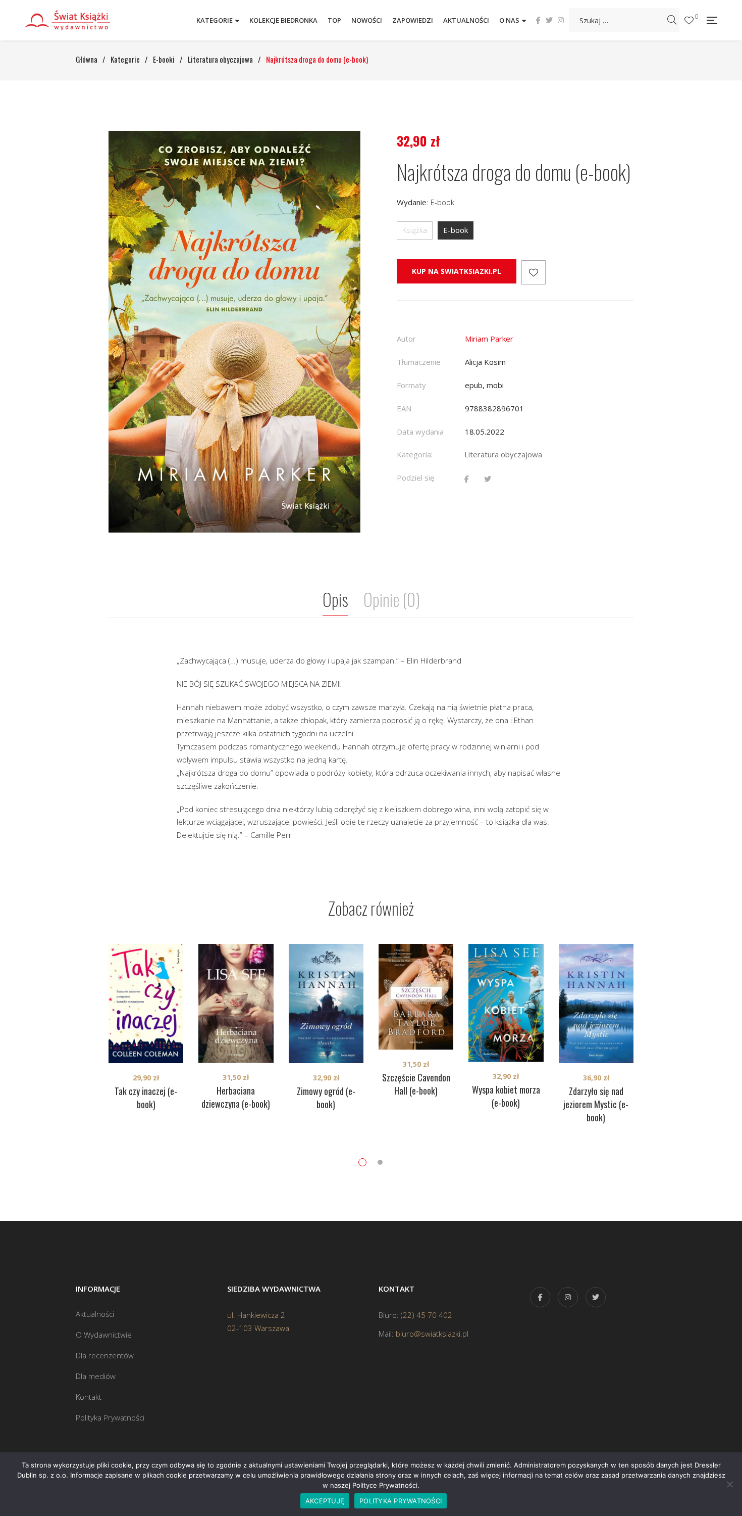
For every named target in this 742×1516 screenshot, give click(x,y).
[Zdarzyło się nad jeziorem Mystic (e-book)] (596, 1003)
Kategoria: (415, 454)
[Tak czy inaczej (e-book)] (146, 1003)
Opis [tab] (335, 599)
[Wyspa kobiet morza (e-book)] (505, 1003)
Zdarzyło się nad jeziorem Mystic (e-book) (595, 1104)
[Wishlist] (689, 20)
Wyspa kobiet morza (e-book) (506, 1096)
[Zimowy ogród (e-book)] (326, 1003)
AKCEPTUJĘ (324, 1501)
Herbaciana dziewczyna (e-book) (235, 1097)
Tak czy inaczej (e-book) (146, 1097)
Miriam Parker (489, 339)
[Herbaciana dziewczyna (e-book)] (235, 1003)
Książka (414, 230)
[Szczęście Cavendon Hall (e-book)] (416, 997)
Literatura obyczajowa (503, 454)
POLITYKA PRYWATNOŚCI (400, 1501)
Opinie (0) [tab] (391, 599)
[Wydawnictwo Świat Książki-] (78, 20)
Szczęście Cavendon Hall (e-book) (416, 1084)
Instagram (561, 20)
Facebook (538, 20)
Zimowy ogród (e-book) (326, 1097)
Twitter (549, 20)
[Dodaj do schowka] (533, 272)
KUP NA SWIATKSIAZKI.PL (456, 271)
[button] (344, 147)
